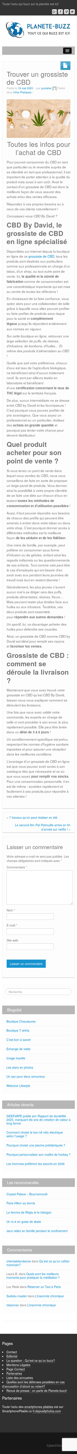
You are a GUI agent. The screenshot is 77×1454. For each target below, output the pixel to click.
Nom (11, 910)
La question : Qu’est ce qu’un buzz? (30, 1360)
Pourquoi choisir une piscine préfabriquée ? (35, 1145)
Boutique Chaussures (21, 1021)
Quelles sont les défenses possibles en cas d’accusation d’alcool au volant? (33, 1384)
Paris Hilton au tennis (20, 1203)
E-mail (12, 925)
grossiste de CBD (41, 256)
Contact (11, 1352)
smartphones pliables (38, 1407)
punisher (46, 88)
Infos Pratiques (22, 92)
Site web (12, 940)
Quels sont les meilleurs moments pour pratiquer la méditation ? (33, 1276)
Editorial (11, 1356)
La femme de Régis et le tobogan (29, 1212)
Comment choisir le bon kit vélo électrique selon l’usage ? (34, 1134)
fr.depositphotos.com (47, 1411)
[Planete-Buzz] (38, 30)
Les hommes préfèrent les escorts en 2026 (35, 1164)
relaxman (12, 1305)
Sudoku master (16, 1296)
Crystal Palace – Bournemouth (27, 1194)
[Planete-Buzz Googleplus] (54, 11)
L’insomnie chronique (49, 1296)
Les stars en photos (19, 1067)
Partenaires (14, 1373)
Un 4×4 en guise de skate (23, 1221)
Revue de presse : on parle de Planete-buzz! (36, 1390)
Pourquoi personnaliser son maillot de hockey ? (38, 1154)
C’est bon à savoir (18, 1039)
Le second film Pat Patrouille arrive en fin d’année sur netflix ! (42, 827)
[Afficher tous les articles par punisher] (54, 88)
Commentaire (17, 867)
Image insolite (15, 1058)
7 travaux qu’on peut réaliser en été (33, 817)
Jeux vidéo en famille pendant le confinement (37, 1231)
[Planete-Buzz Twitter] (72, 11)
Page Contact (15, 1369)
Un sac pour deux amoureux (25, 1076)
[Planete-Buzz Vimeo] (66, 11)
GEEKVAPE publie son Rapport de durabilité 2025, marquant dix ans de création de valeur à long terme (38, 1119)
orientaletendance (18, 1261)
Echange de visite (18, 1049)
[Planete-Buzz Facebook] (60, 11)
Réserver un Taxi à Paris (44, 1287)
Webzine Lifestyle (18, 1085)
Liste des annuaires (19, 1378)
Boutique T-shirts (17, 1030)
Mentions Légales (18, 1365)
